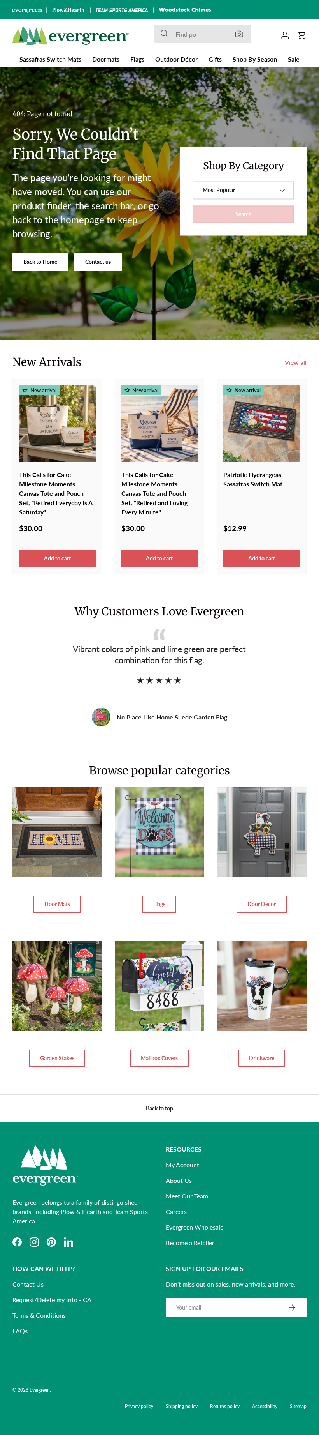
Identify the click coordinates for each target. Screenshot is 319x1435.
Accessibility (264, 1406)
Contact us (98, 261)
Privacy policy (139, 1406)
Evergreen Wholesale (194, 1227)
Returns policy (225, 1406)
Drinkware (261, 1058)
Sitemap (298, 1406)
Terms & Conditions (39, 1315)
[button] (301, 35)
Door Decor (261, 904)
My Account (182, 1164)
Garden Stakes (57, 1058)
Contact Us (28, 1284)
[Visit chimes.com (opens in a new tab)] (185, 10)
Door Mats (57, 904)
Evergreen (40, 1390)
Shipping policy (182, 1406)
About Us (179, 1180)
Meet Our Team (187, 1196)
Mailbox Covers (159, 1058)
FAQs (20, 1330)
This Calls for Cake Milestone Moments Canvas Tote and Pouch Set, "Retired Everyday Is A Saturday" (55, 493)
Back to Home (40, 261)
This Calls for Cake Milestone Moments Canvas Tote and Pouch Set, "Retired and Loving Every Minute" (154, 493)
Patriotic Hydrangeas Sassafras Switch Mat (252, 479)
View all (296, 362)
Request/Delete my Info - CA (51, 1299)
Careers (176, 1211)
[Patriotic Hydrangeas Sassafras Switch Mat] (261, 423)
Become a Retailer (190, 1242)
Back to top (159, 1108)
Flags (159, 904)
